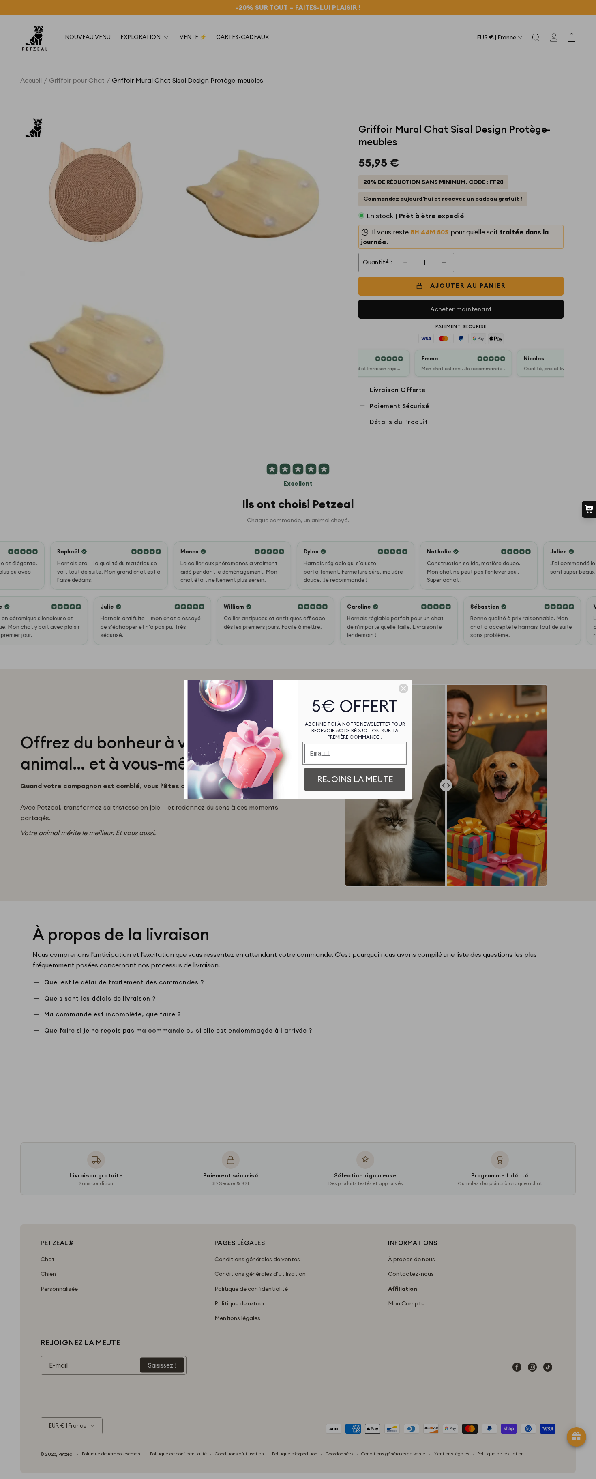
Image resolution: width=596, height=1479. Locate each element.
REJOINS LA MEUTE (355, 779)
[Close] (403, 688)
